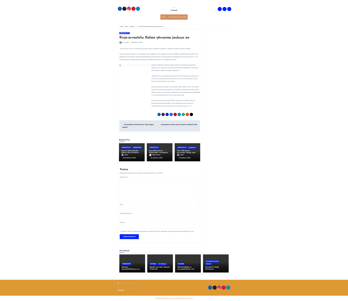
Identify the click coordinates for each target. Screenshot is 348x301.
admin (127, 42)
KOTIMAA (153, 264)
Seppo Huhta (156, 155)
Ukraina (208, 264)
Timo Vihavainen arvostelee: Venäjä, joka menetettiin (186, 153)
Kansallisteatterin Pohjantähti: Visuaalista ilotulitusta (158, 153)
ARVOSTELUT (124, 33)
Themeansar (188, 298)
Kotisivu (122, 222)
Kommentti (124, 177)
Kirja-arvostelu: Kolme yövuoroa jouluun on (154, 37)
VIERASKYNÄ (137, 147)
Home (164, 17)
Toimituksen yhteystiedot (177, 17)
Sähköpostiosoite (126, 213)
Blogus (179, 298)
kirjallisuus (192, 147)
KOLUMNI (181, 264)
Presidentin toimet (212, 261)
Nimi (122, 204)
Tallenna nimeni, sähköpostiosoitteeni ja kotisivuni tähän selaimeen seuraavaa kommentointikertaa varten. (157, 231)
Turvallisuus (162, 264)
